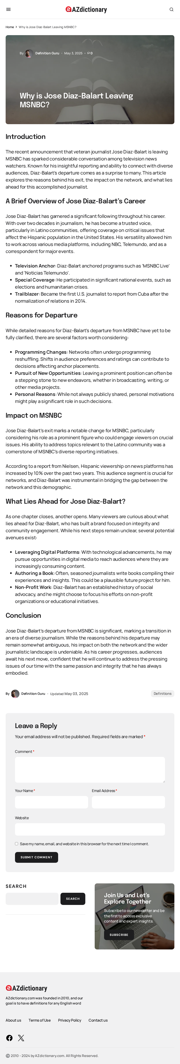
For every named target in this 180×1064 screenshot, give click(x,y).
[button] (8, 9)
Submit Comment (36, 857)
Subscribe (119, 935)
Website (22, 817)
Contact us (98, 1020)
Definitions (163, 693)
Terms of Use (40, 1020)
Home (10, 27)
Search (16, 886)
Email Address (104, 790)
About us (13, 1020)
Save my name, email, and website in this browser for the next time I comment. (84, 843)
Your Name (25, 790)
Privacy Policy (69, 1020)
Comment (24, 751)
